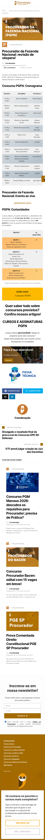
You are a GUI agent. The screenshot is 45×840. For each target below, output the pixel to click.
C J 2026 (13, 753)
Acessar (8, 360)
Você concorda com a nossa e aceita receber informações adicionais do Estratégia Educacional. (24, 724)
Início (4, 11)
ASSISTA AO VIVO (22, 203)
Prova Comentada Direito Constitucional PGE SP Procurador (21, 641)
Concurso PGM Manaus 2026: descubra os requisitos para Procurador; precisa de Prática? (21, 507)
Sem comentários (10, 67)
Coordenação (10, 63)
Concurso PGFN (23, 295)
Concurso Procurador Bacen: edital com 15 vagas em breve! (21, 577)
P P (12, 747)
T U (9, 744)
